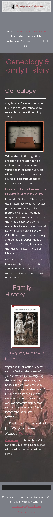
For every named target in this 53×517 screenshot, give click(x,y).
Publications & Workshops (20, 41)
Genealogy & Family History (31, 31)
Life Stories (17, 36)
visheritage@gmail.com (26, 506)
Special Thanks (27, 512)
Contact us (11, 440)
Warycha (25, 433)
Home (9, 31)
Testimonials (34, 36)
